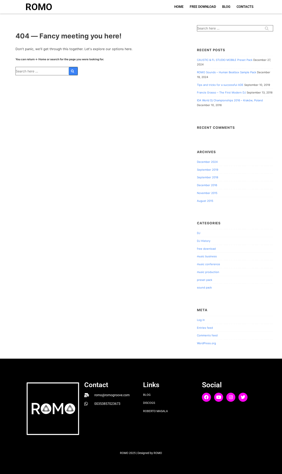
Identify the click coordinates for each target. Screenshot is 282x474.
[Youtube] (218, 397)
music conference (208, 264)
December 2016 (207, 185)
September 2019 (207, 169)
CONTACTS (245, 7)
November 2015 (207, 193)
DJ (198, 233)
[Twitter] (243, 397)
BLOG (226, 7)
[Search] (73, 71)
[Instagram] (230, 397)
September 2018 (207, 177)
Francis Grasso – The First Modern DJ (221, 92)
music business (207, 256)
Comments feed (207, 335)
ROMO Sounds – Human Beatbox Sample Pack (226, 72)
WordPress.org (206, 343)
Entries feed (205, 327)
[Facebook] (206, 397)
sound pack (204, 287)
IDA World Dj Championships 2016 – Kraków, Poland (230, 100)
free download (206, 248)
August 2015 (205, 200)
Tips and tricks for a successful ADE (220, 84)
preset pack (204, 279)
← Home (40, 59)
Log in (201, 320)
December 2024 (207, 161)
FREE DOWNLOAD (203, 7)
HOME (179, 7)
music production (208, 272)
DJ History (203, 240)
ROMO (38, 6)
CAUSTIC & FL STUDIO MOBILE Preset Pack (224, 59)
